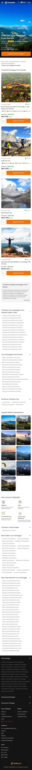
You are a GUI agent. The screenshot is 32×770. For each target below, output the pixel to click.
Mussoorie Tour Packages (19, 686)
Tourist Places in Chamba (18, 402)
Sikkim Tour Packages (7, 541)
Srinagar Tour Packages (20, 572)
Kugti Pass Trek (5, 161)
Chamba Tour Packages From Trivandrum (13, 339)
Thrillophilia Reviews (6, 716)
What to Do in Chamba (8, 404)
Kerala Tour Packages (23, 538)
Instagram (5, 750)
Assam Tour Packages (20, 674)
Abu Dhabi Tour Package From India (11, 643)
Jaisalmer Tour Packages (19, 679)
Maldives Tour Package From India (11, 585)
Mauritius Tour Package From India (11, 592)
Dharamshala (20, 427)
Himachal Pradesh (14, 61)
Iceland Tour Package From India (10, 600)
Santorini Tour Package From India (11, 638)
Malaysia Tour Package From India (11, 612)
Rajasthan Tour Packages (22, 541)
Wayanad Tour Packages (7, 684)
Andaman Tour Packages (9, 538)
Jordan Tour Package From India (10, 650)
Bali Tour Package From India (9, 588)
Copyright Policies (22, 716)
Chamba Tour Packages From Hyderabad (13, 330)
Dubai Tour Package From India (10, 607)
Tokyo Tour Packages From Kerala (11, 386)
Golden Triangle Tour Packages (10, 567)
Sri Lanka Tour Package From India (11, 583)
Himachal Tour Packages (8, 548)
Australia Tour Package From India (11, 626)
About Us (3, 711)
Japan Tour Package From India (10, 604)
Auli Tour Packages (7, 572)
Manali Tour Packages (23, 548)
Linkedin (5, 754)
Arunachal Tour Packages (9, 550)
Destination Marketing (6, 740)
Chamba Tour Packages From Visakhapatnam (14, 334)
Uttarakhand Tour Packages (21, 676)
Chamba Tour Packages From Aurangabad (13, 332)
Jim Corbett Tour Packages (9, 562)
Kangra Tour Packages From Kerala (11, 381)
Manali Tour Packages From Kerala (11, 367)
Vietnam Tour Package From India (11, 580)
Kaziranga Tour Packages (9, 553)
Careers (3, 714)
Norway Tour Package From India (10, 631)
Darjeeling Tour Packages (8, 555)
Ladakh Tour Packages (24, 546)
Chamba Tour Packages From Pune (11, 318)
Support (3, 730)
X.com (5, 752)
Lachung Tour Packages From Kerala (11, 389)
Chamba (22, 61)
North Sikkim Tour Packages (9, 558)
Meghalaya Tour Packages (8, 671)
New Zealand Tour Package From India (12, 595)
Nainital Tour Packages (8, 565)
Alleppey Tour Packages (7, 691)
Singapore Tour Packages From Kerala (12, 364)
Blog (2, 733)
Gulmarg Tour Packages (8, 570)
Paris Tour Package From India (10, 614)
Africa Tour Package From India (10, 609)
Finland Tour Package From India (10, 616)
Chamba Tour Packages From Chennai (12, 325)
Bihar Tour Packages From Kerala (10, 376)
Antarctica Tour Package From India (11, 645)
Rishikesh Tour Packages (22, 560)
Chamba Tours (6, 402)
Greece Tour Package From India (10, 633)
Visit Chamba (19, 404)
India (7, 61)
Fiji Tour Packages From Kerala (10, 384)
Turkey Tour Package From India (10, 621)
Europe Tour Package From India (10, 590)
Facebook (5, 747)
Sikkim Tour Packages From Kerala (11, 357)
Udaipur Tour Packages (8, 560)
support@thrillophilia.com (9, 728)
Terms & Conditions (22, 711)
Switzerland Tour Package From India (12, 597)
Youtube (5, 757)
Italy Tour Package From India (10, 624)
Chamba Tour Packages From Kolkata (12, 327)
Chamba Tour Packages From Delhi (11, 315)
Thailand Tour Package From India (11, 602)
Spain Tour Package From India (10, 619)
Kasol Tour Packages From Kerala (11, 362)
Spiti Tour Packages (18, 662)
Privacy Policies (21, 714)
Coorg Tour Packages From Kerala (11, 369)
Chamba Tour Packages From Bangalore (13, 322)
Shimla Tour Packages (6, 686)
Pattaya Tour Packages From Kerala (11, 391)
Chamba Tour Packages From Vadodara (13, 342)
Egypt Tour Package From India (10, 636)
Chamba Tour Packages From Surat (11, 344)
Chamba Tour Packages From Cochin (12, 346)
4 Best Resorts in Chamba (9, 530)
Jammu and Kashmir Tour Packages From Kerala (15, 379)
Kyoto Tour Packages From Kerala (11, 372)
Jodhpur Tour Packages (23, 570)
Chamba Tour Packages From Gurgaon (12, 337)
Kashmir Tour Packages (8, 543)
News (2, 719)
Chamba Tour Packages (7, 63)
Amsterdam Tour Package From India (12, 641)
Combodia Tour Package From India (11, 648)
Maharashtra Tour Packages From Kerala (13, 374)
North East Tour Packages (21, 671)
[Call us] (3, 121)
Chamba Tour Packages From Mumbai (12, 320)
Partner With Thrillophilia (7, 738)
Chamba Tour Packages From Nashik (12, 349)
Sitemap (3, 735)
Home (2, 61)
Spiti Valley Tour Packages (9, 546)
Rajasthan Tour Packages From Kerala (12, 360)
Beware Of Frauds (8, 721)
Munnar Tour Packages (20, 684)
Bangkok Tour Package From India (11, 629)
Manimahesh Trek (6, 213)
